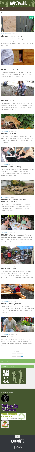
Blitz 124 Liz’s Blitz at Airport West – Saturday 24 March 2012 (14, 201)
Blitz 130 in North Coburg (10, 100)
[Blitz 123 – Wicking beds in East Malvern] (17, 222)
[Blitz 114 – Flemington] (17, 255)
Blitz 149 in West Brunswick (11, 36)
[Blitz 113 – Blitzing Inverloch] (17, 291)
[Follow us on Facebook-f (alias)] (14, 447)
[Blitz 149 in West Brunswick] (17, 24)
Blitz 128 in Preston (8, 133)
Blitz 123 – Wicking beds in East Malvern (16, 235)
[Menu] (33, 9)
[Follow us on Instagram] (17, 447)
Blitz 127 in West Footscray (11, 166)
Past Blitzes (4, 34)
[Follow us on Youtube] (20, 447)
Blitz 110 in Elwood (8, 337)
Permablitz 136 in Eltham (10, 69)
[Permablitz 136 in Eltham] (17, 57)
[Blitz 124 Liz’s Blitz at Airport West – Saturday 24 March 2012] (17, 187)
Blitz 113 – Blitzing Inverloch (11, 303)
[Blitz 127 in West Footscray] (17, 154)
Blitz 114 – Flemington (9, 268)
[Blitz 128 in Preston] (17, 121)
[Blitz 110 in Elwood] (17, 324)
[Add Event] (13, 384)
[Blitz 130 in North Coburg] (17, 88)
